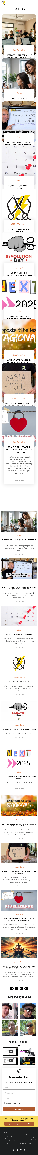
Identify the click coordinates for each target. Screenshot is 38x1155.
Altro (19, 137)
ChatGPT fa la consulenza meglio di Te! (19, 101)
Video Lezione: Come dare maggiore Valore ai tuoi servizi (19, 145)
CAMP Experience (19, 224)
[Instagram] (12, 988)
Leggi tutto (19, 82)
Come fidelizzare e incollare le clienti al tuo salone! (19, 449)
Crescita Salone (18, 49)
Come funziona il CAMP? (19, 682)
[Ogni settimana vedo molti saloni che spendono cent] (28, 1011)
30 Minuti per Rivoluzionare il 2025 (19, 729)
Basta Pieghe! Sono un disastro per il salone (19, 872)
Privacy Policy (16, 1103)
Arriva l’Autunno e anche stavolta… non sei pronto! (19, 362)
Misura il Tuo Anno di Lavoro (19, 635)
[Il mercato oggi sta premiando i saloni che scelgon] (28, 1028)
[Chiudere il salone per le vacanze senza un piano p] (10, 1011)
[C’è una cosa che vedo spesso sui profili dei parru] (10, 1028)
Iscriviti (19, 1109)
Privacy (16, 1146)
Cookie (21, 1146)
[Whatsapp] (26, 988)
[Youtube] (21, 988)
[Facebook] (16, 988)
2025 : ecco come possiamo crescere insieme (19, 319)
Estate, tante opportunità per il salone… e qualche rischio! (19, 967)
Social (19, 93)
